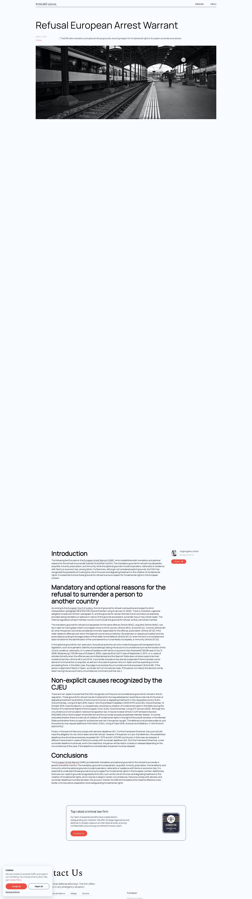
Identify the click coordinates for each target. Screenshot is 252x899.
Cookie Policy (15, 879)
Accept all (16, 886)
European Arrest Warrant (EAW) (99, 560)
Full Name (132, 893)
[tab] (57, 894)
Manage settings (13, 892)
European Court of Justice (80, 608)
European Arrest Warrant (68, 762)
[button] (201, 4)
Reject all (39, 886)
